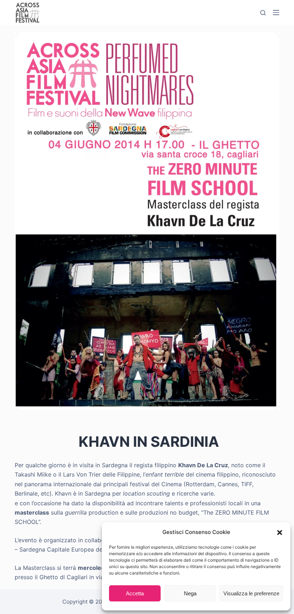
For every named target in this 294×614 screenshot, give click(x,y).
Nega (190, 593)
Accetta (135, 593)
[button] (279, 532)
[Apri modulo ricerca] (263, 12)
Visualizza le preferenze (251, 593)
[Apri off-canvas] (276, 12)
